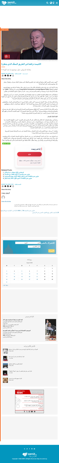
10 (6, 273)
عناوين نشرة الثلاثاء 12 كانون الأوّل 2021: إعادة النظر (18, 178)
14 (37, 273)
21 (37, 276)
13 (29, 273)
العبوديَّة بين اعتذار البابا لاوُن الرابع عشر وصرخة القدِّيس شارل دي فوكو (23, 349)
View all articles (6, 201)
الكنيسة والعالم (4, 29)
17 (6, 276)
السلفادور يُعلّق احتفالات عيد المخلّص (14, 172)
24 (6, 279)
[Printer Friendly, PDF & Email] (6, 143)
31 (6, 282)
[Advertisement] (29, 17)
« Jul (4, 285)
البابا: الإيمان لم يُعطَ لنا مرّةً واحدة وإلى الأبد (13, 319)
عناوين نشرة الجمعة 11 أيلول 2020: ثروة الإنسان (17, 174)
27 (29, 279)
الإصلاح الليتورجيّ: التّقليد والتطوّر (15, 363)
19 (21, 276)
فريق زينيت (25, 73)
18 (14, 276)
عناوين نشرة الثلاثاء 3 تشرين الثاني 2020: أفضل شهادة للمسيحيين (21, 176)
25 (14, 279)
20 (29, 276)
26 (21, 279)
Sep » (7, 285)
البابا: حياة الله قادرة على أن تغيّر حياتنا (16, 356)
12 (21, 273)
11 (14, 273)
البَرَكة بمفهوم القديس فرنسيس (15, 378)
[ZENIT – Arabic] (16, 3)
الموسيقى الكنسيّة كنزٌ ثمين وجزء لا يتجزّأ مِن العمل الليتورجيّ (17, 330)
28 (37, 279)
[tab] (22, 392)
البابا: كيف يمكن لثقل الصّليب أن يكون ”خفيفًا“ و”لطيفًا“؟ (20, 371)
